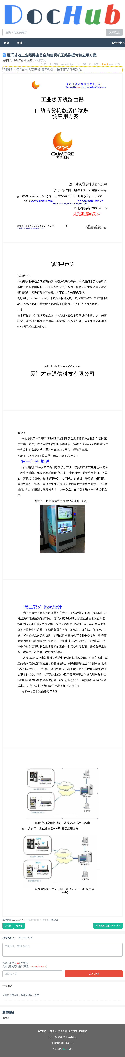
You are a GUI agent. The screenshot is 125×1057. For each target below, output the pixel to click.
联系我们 (83, 1031)
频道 (20, 42)
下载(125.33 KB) (109, 925)
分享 (20, 925)
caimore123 (18, 920)
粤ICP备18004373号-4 (62, 1043)
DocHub (65, 1049)
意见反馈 (62, 1031)
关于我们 (42, 1031)
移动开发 (18, 60)
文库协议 (52, 1031)
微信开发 (29, 60)
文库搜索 (114, 32)
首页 (6, 42)
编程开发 (7, 60)
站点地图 (72, 1037)
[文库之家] (62, 14)
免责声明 (73, 1031)
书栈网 (5, 1018)
